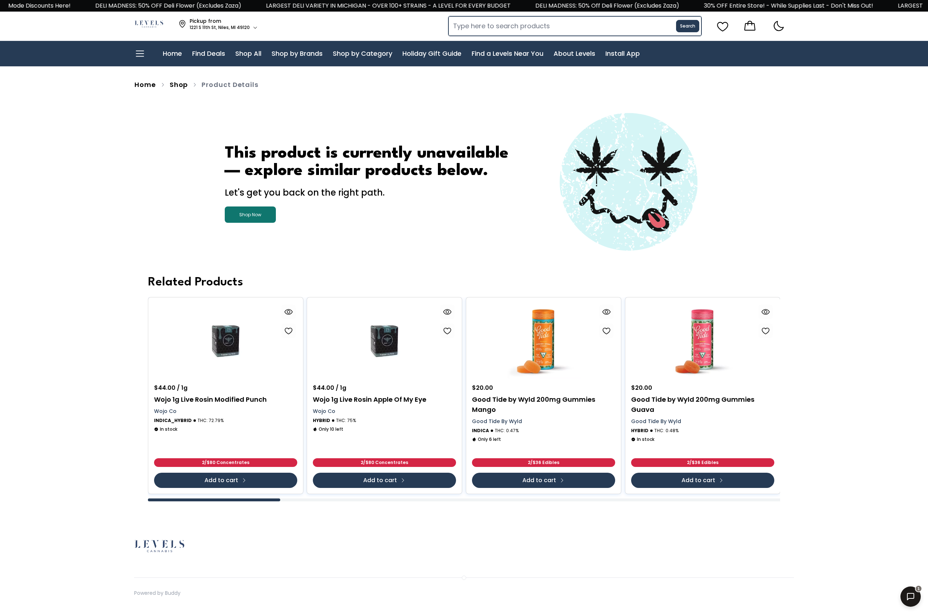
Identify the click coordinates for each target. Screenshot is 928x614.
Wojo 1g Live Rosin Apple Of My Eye (369, 399)
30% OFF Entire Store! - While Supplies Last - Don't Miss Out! (776, 5)
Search (687, 26)
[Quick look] (288, 312)
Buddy (173, 593)
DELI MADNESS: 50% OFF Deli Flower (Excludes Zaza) (156, 5)
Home (145, 84)
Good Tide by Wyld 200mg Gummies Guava (692, 404)
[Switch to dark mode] (778, 26)
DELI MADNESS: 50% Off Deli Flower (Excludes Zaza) (595, 5)
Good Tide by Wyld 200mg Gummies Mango (533, 404)
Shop (179, 84)
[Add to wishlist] (288, 330)
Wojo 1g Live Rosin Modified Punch (210, 399)
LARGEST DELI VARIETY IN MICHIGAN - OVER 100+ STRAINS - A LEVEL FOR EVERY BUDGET (376, 5)
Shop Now (250, 215)
